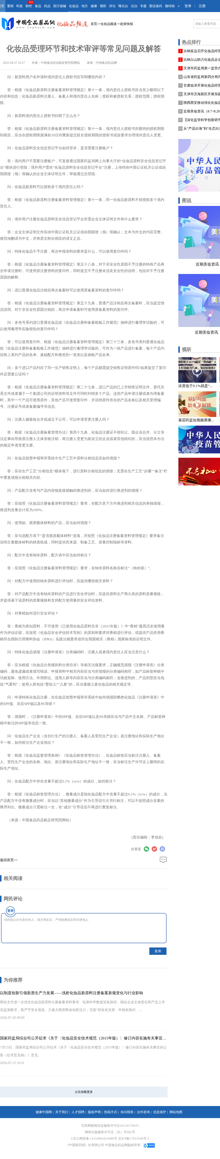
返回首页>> (9, 860)
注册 (202, 6)
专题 (143, 6)
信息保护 (159, 1112)
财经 (29, 6)
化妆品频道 (109, 24)
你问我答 (127, 1112)
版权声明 (94, 1112)
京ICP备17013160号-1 (133, 1138)
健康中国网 (44, 1112)
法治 (134, 6)
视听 (103, 6)
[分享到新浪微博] (156, 849)
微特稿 (170, 6)
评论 (112, 6)
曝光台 (123, 6)
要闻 (10, 6)
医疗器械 (59, 6)
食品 (38, 6)
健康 (94, 6)
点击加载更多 (84, 1092)
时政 (19, 6)
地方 (84, 6)
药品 (47, 6)
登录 (188, 6)
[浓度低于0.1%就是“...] (197, 370)
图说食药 (155, 6)
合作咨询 (143, 1112)
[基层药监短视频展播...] (197, 404)
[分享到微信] (148, 849)
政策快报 (126, 24)
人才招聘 (78, 1112)
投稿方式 (110, 1112)
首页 (94, 24)
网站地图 (176, 1112)
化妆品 (74, 6)
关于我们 (61, 1112)
